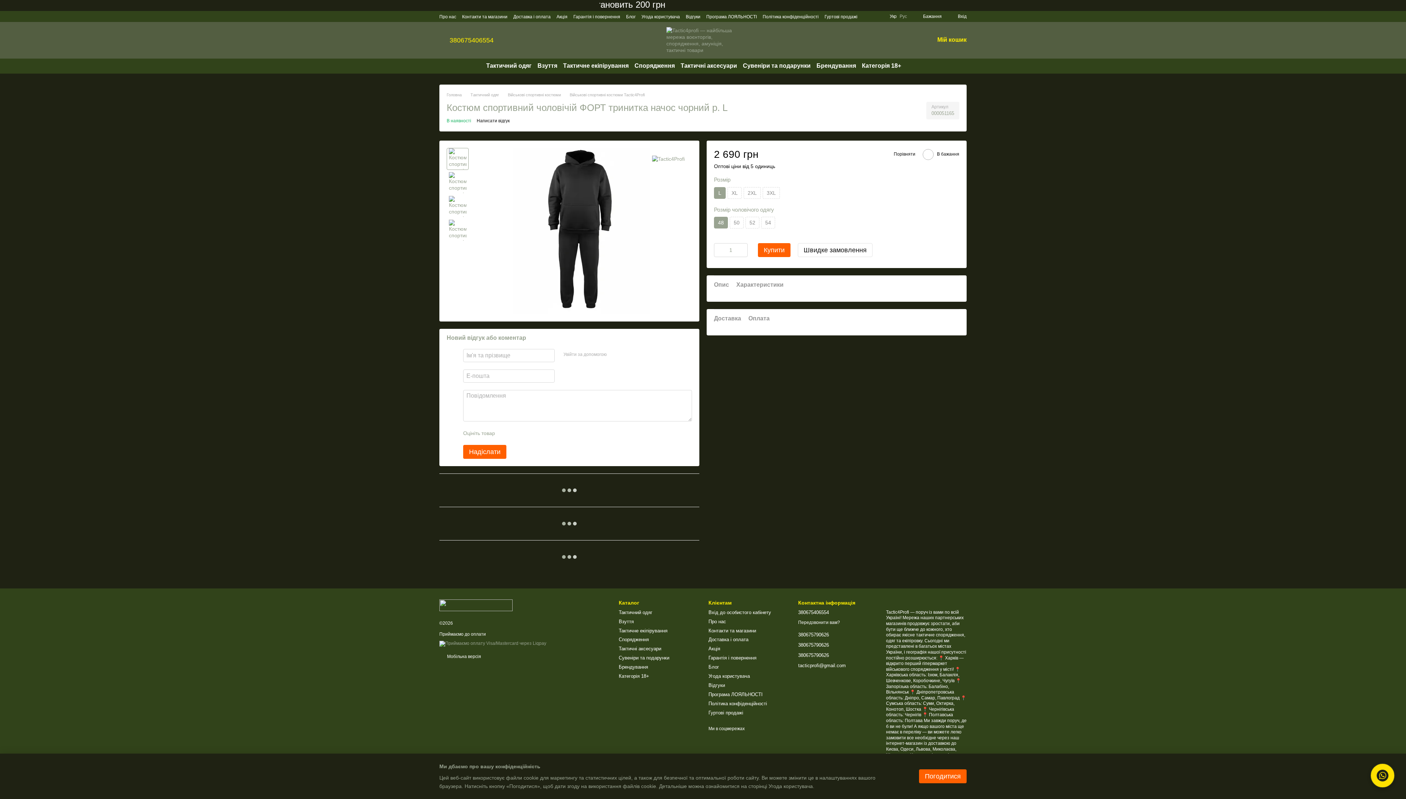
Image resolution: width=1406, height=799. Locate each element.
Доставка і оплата (532, 16)
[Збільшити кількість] (742, 250)
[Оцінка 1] (507, 433)
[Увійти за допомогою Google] (626, 354)
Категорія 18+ (881, 66)
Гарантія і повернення (596, 16)
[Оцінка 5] (554, 433)
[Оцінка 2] (519, 433)
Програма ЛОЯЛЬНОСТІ (731, 16)
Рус (903, 16)
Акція (562, 16)
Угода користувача (660, 16)
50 (737, 223)
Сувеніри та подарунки (777, 66)
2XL (752, 193)
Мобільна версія (463, 656)
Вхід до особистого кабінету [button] (739, 612)
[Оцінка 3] (530, 433)
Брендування (836, 66)
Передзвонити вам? (819, 622)
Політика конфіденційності (791, 16)
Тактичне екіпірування (596, 66)
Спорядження (655, 66)
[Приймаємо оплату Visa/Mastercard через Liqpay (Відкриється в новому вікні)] (492, 643)
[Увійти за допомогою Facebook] (614, 354)
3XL (771, 193)
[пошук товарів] (914, 66)
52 (752, 223)
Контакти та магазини (484, 16)
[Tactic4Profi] (668, 158)
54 (768, 223)
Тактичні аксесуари (709, 66)
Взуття (547, 66)
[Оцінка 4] (542, 433)
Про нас (447, 16)
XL (735, 193)
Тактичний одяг (509, 66)
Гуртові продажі (841, 16)
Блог (631, 16)
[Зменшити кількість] (719, 250)
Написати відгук (493, 120)
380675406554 (472, 40)
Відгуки (693, 16)
